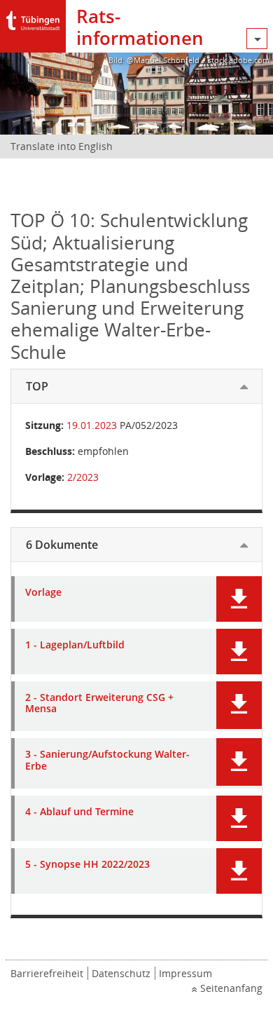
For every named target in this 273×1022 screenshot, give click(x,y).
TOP (37, 386)
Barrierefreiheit (46, 973)
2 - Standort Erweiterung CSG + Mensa (99, 704)
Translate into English (61, 146)
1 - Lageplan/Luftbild (75, 645)
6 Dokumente (62, 544)
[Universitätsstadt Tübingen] (33, 17)
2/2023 (83, 477)
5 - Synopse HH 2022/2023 (87, 865)
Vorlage (43, 593)
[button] (239, 599)
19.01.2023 (91, 425)
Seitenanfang (231, 988)
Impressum (185, 973)
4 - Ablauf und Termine (79, 812)
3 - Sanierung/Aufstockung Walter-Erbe (107, 760)
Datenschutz (121, 973)
